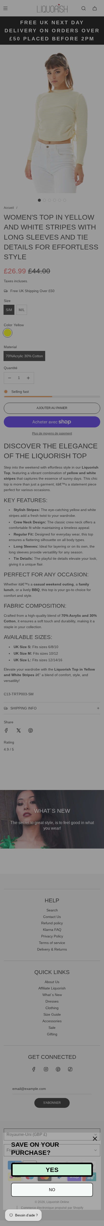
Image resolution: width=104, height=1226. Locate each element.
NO (52, 1190)
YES (52, 1169)
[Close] (95, 1139)
